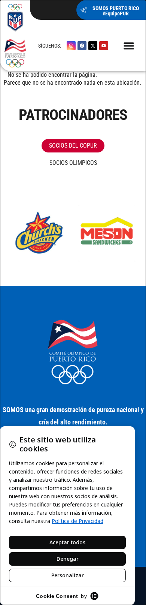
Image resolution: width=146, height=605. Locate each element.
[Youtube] (103, 45)
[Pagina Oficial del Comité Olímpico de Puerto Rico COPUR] (73, 352)
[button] (129, 45)
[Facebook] (81, 45)
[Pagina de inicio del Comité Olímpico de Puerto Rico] (15, 35)
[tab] (73, 145)
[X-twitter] (92, 45)
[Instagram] (71, 45)
